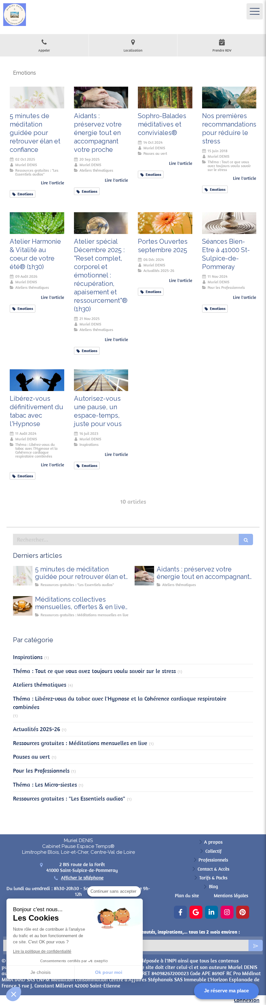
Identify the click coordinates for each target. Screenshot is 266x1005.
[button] (13, 994)
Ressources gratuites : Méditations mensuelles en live (80, 743)
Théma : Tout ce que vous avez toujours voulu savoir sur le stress (94, 671)
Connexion (247, 1000)
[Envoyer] (255, 945)
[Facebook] (180, 912)
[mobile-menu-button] (255, 11)
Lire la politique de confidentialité (42, 951)
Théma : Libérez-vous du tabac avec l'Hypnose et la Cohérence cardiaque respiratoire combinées (119, 703)
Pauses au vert (31, 756)
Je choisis (40, 972)
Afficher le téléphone (82, 878)
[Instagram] (227, 912)
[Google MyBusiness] (195, 912)
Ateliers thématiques (39, 684)
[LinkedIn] (211, 912)
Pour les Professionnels (41, 770)
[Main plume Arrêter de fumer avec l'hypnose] (37, 380)
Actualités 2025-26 (36, 729)
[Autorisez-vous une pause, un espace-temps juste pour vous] (101, 380)
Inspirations (27, 657)
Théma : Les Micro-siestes (45, 784)
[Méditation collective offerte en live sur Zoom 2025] (22, 606)
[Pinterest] (242, 912)
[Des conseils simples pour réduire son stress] (229, 97)
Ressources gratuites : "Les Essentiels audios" (69, 798)
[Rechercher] (246, 539)
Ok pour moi (108, 972)
